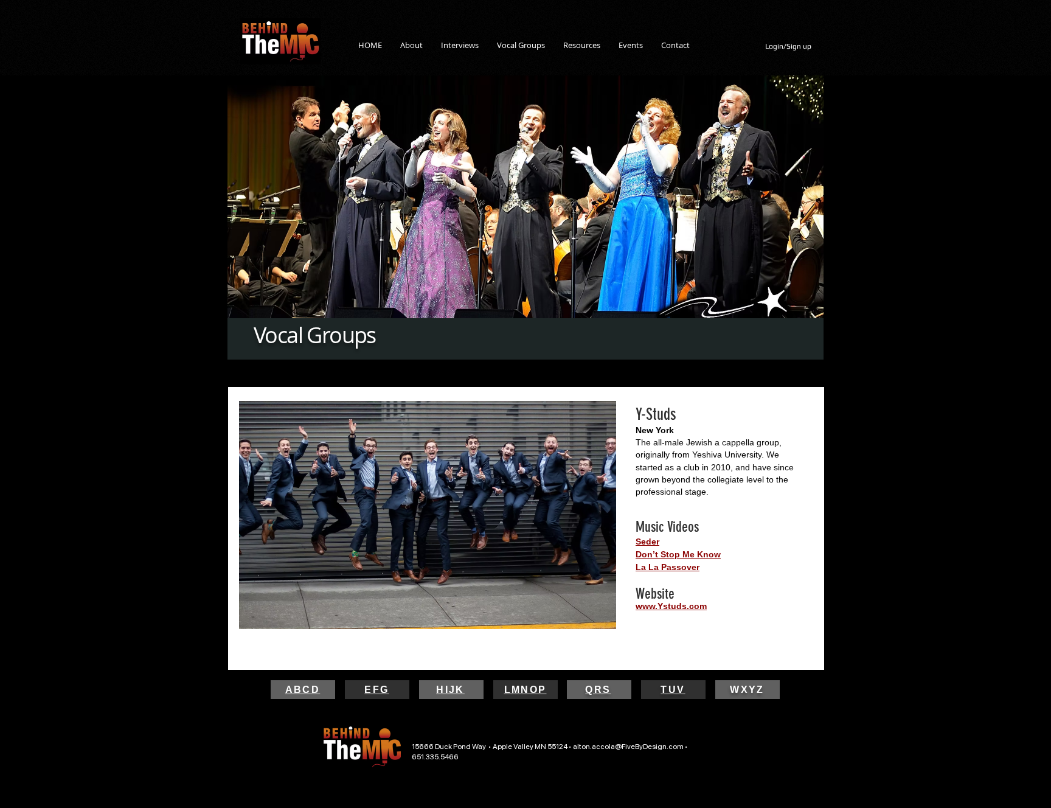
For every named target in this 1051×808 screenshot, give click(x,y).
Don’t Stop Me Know (678, 554)
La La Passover (667, 567)
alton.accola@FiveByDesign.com (628, 746)
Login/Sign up (788, 46)
